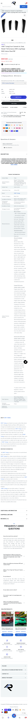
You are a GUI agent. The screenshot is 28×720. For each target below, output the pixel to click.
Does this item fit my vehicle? (10, 536)
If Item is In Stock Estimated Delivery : (9, 113)
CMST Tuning (17, 193)
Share (25, 107)
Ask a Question (8, 147)
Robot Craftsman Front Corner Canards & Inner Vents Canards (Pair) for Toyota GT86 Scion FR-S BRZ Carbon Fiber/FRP (7, 629)
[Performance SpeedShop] (13, 3)
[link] (12, 613)
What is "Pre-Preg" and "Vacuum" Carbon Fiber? (13, 570)
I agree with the (11, 100)
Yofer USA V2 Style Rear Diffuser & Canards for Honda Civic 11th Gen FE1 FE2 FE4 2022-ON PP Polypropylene (21, 629)
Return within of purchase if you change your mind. (14, 116)
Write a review (4, 53)
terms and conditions (14, 100)
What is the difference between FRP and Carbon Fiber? (13, 564)
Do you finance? (7, 576)
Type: (2, 91)
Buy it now (14, 103)
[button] (14, 70)
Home (2, 9)
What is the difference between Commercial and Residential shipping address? (12, 603)
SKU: (2, 89)
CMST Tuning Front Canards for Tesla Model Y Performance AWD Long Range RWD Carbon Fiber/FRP (13, 49)
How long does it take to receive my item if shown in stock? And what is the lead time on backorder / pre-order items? (12, 556)
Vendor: (3, 93)
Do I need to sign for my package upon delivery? (12, 596)
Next (25, 624)
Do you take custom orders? (10, 589)
